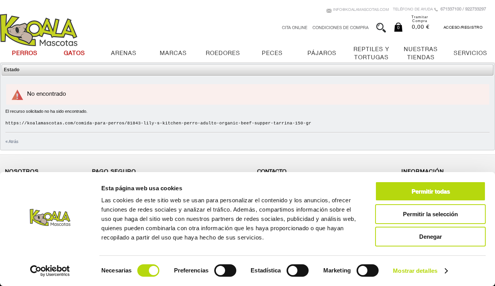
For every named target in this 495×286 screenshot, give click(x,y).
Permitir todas (430, 191)
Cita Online (294, 28)
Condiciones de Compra (340, 28)
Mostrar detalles (415, 270)
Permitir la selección (430, 214)
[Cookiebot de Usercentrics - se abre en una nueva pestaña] (50, 271)
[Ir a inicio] (38, 30)
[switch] (225, 270)
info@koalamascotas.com (361, 10)
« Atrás (12, 141)
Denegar (430, 236)
